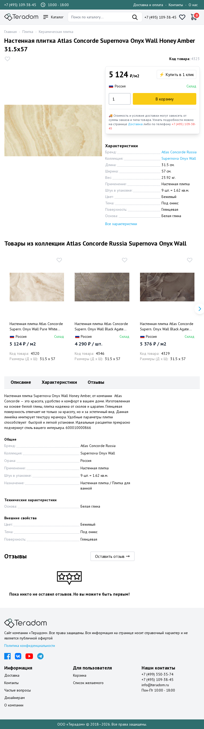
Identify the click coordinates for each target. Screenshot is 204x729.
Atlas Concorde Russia (179, 152)
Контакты (176, 4)
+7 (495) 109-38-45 (20, 4)
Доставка (135, 124)
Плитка (27, 31)
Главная (10, 31)
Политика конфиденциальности (29, 645)
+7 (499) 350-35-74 (157, 674)
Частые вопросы (17, 690)
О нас (193, 4)
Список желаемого (88, 682)
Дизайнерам (14, 697)
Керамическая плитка (56, 31)
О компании (13, 705)
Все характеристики (121, 223)
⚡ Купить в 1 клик (176, 74)
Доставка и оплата (148, 4)
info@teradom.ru (155, 684)
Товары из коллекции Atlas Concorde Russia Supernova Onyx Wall (95, 243)
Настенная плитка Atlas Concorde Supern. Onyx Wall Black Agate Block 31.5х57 (101, 326)
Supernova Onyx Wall (179, 158)
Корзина (79, 675)
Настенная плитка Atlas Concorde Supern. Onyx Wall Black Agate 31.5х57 (166, 326)
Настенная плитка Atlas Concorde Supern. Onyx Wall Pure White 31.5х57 (36, 326)
